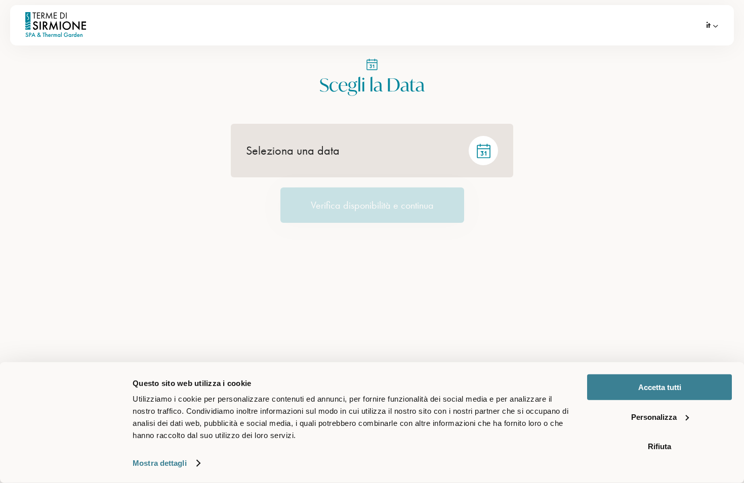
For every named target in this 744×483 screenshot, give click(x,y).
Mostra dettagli (160, 463)
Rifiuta (659, 446)
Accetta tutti (659, 387)
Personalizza (654, 416)
